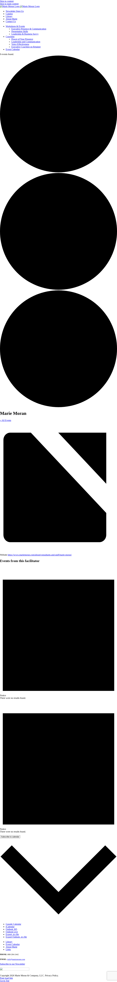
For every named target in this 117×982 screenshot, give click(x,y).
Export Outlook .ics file (16, 937)
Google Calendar (13, 924)
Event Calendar (13, 944)
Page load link (6, 978)
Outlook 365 (11, 929)
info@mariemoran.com (16, 959)
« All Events (5, 420)
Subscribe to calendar (10, 837)
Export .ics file (12, 934)
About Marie (11, 947)
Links (8, 949)
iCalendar (10, 926)
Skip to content (7, 1)
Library (9, 942)
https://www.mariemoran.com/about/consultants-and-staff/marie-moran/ (40, 555)
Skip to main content (9, 4)
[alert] (58, 632)
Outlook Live (12, 932)
